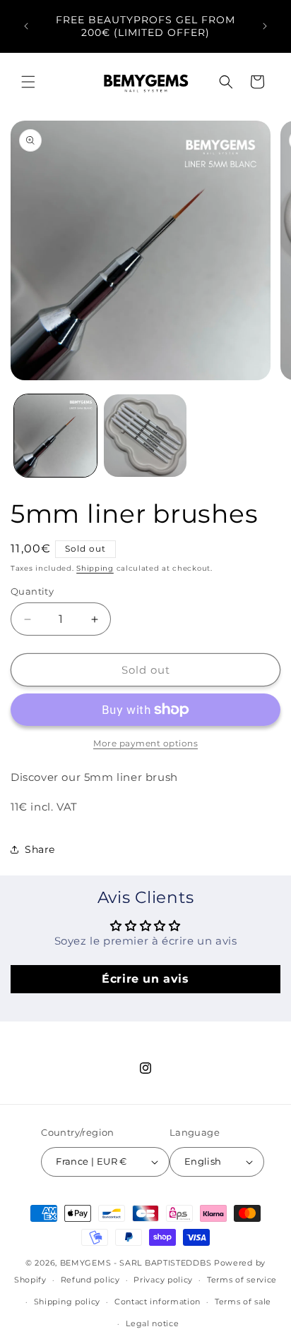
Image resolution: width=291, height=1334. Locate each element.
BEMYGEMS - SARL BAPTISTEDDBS (136, 1263)
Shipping (95, 568)
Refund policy (90, 1280)
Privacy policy (163, 1280)
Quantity (32, 591)
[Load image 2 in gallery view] (145, 435)
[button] (28, 81)
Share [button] (40, 849)
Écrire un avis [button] (145, 979)
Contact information (157, 1301)
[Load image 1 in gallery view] (55, 435)
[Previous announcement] (26, 26)
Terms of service (242, 1280)
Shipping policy (67, 1301)
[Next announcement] (264, 26)
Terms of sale (243, 1301)
